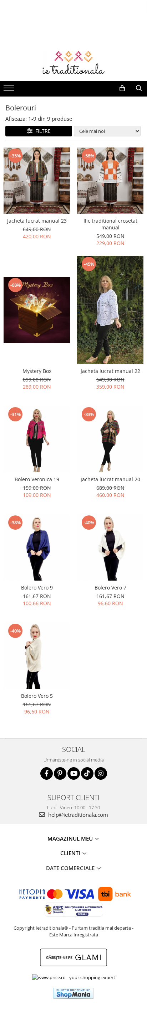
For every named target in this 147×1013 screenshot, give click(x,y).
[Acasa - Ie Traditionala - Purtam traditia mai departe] (73, 63)
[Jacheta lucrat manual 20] (110, 439)
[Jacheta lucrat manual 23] (37, 180)
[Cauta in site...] (139, 88)
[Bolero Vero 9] (37, 547)
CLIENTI (71, 853)
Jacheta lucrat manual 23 (37, 220)
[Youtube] (73, 773)
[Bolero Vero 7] (110, 547)
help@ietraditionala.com (77, 814)
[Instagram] (101, 773)
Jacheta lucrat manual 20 (110, 479)
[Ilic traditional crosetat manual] (110, 180)
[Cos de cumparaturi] (122, 88)
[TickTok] (87, 773)
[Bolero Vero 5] (37, 656)
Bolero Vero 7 (110, 587)
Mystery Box (36, 371)
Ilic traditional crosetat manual (110, 224)
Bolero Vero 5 (37, 695)
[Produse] (10, 90)
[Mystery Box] (37, 310)
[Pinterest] (60, 773)
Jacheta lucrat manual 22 (110, 371)
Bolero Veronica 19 (37, 479)
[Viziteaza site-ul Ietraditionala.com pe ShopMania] (73, 993)
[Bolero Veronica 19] (37, 439)
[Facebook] (46, 773)
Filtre (41, 131)
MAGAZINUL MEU (70, 838)
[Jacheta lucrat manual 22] (110, 310)
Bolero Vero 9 (37, 587)
